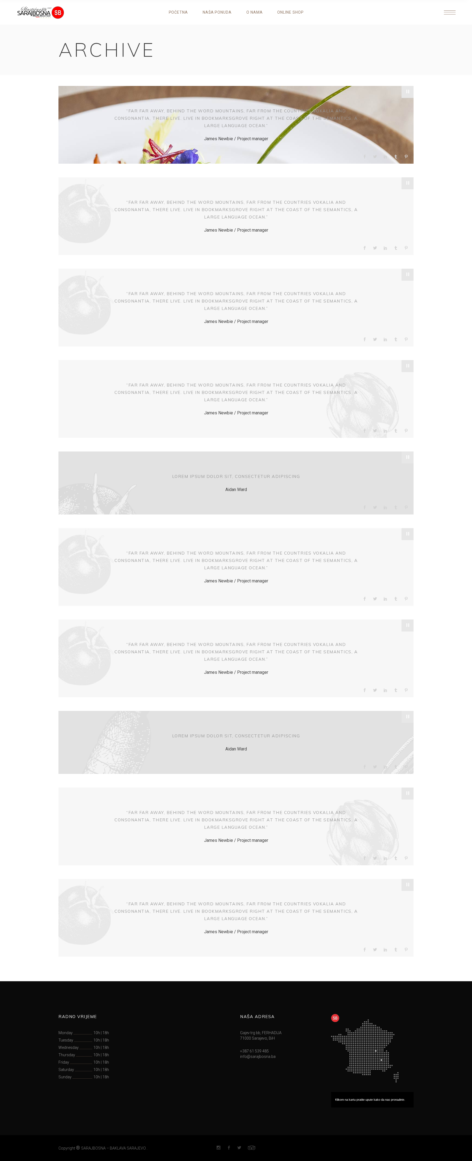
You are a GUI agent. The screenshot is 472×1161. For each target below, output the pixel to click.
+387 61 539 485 (254, 1051)
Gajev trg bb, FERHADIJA (261, 1033)
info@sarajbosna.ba (258, 1056)
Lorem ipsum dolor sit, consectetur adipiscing (236, 476)
